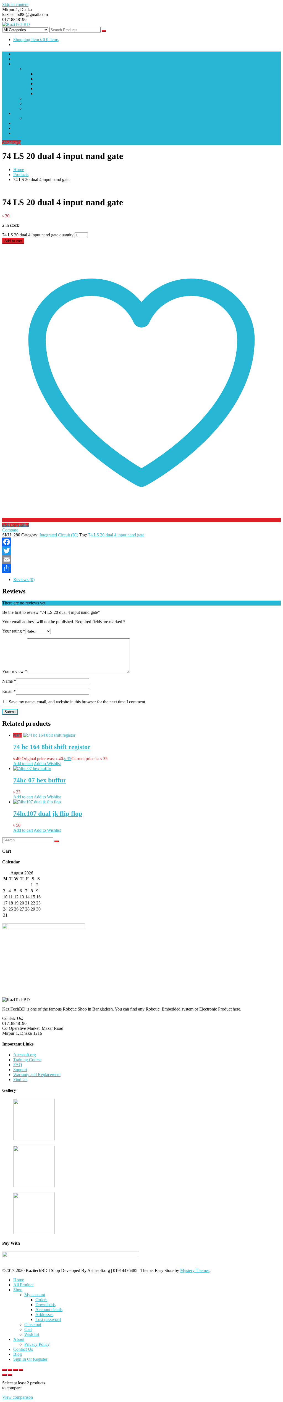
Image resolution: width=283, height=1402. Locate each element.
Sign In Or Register (30, 133)
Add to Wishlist (47, 763)
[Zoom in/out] (4, 1370)
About (18, 113)
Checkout (32, 98)
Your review (14, 671)
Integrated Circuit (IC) (59, 535)
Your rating (13, 631)
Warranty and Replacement (37, 1074)
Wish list (31, 108)
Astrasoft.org (24, 1054)
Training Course (27, 1059)
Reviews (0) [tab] (24, 579)
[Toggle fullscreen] (10, 1370)
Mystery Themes (194, 1270)
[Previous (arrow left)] (4, 1375)
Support (20, 1069)
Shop (17, 63)
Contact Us (23, 123)
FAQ (17, 1064)
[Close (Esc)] (21, 1370)
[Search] (56, 841)
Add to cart (13, 241)
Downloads (45, 78)
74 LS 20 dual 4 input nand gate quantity (38, 235)
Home (18, 54)
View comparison (17, 1397)
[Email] (141, 559)
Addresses (44, 88)
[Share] (141, 568)
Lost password (48, 93)
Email (9, 691)
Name (9, 681)
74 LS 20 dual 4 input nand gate (116, 535)
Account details (48, 83)
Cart (28, 103)
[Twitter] (141, 550)
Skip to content (15, 4)
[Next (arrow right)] (10, 1375)
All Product (23, 58)
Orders (41, 73)
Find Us (20, 1079)
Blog (17, 128)
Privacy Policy (37, 118)
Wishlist (11, 142)
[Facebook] (141, 541)
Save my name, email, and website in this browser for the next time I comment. (77, 701)
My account (34, 68)
